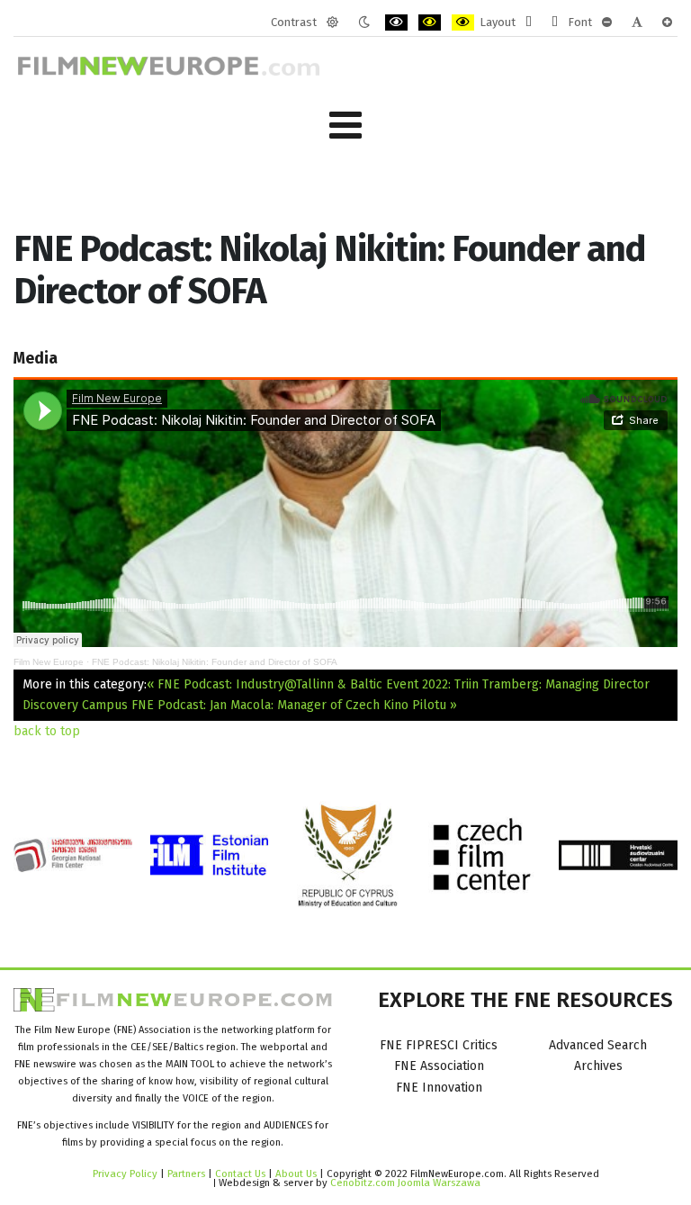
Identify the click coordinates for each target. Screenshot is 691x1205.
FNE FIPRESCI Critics (439, 1045)
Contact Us (241, 1173)
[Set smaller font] (607, 22)
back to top (46, 731)
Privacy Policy (125, 1173)
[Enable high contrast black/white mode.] (396, 22)
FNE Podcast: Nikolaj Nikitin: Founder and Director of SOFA (214, 662)
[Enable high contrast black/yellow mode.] (429, 22)
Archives (598, 1066)
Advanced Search (598, 1045)
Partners (186, 1173)
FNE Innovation (439, 1087)
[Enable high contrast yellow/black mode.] (463, 22)
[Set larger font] (667, 22)
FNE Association (439, 1066)
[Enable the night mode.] (364, 22)
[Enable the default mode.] (332, 22)
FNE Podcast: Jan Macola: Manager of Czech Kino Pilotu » (294, 705)
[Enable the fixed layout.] (528, 22)
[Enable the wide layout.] (554, 22)
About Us (296, 1173)
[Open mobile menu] (345, 125)
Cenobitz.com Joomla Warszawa (405, 1182)
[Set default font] (637, 22)
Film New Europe (48, 662)
